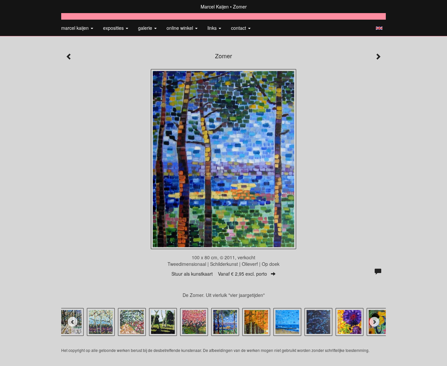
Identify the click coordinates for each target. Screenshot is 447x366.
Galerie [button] (145, 28)
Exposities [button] (114, 28)
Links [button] (212, 28)
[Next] (374, 322)
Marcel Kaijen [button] (75, 28)
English (379, 28)
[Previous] (73, 322)
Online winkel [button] (180, 28)
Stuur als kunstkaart (219, 273)
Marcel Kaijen (215, 6)
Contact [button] (239, 28)
